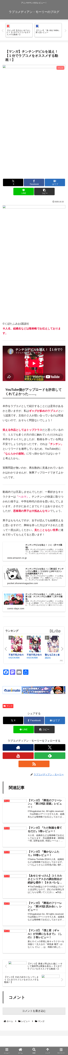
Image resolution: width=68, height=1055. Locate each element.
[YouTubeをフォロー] (18, 755)
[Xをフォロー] (49, 747)
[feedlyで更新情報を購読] (49, 755)
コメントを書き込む (34, 1010)
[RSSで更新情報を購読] (34, 764)
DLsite (55, 631)
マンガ (9, 706)
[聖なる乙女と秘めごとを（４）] (53, 644)
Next (65, 30)
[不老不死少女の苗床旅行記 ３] (17, 644)
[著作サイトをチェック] (18, 747)
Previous (2, 30)
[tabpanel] (19, 30)
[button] (44, 191)
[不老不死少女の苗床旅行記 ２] (35, 644)
